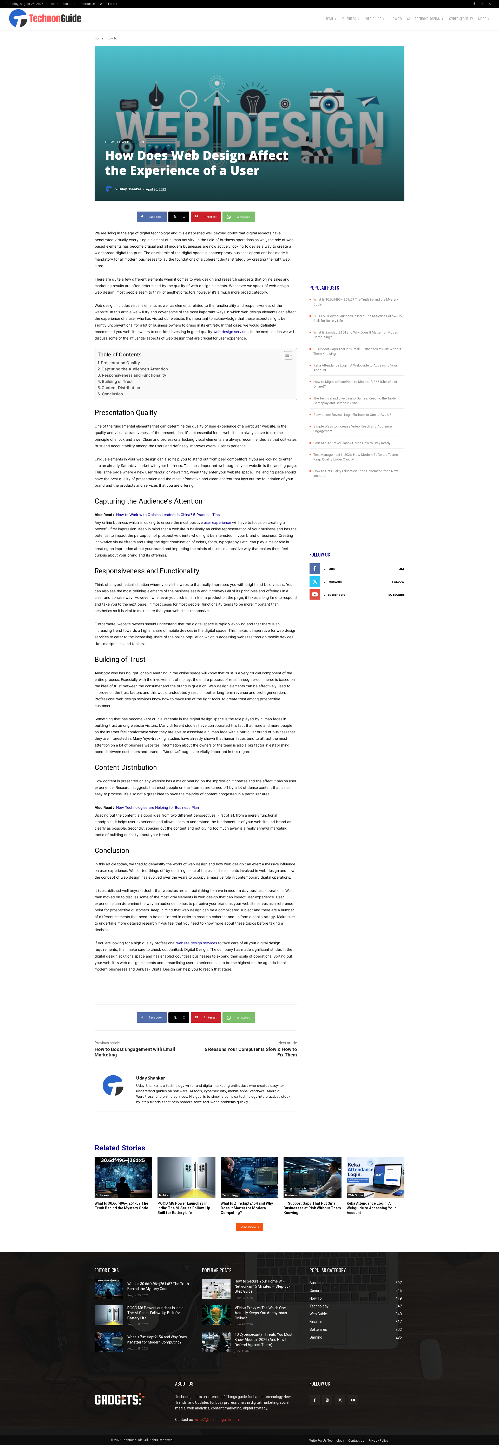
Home (99, 38)
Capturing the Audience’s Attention (135, 369)
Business (291, 1195)
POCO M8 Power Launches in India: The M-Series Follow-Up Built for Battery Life (183, 1208)
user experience (217, 522)
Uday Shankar (130, 189)
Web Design (132, 142)
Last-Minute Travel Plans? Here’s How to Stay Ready (351, 443)
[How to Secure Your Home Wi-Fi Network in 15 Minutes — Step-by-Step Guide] (216, 1289)
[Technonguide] (20, 19)
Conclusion (112, 393)
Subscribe (396, 594)
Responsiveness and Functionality (134, 375)
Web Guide (355, 1195)
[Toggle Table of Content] (286, 355)
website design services (196, 943)
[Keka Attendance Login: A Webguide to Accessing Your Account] (375, 1177)
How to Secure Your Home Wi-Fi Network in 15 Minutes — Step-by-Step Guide (262, 1286)
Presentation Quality (120, 362)
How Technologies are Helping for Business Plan (157, 807)
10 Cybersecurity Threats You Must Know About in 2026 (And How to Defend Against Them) (263, 1339)
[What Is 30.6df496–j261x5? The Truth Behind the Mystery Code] (123, 1177)
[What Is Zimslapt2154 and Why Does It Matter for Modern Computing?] (249, 1177)
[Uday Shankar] (109, 189)
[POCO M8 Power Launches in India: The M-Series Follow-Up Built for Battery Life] (186, 1177)
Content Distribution (121, 387)
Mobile (163, 1195)
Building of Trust (117, 381)
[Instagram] (482, 4)
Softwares (102, 1195)
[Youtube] (353, 1400)
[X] (490, 4)
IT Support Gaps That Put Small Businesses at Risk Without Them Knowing (312, 1208)
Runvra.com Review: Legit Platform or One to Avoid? (352, 415)
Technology (230, 1195)
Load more (248, 1227)
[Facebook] (474, 4)
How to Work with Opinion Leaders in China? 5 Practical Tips (168, 514)
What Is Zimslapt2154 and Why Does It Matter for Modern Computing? (247, 1208)
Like (401, 569)
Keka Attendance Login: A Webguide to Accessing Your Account (371, 1208)
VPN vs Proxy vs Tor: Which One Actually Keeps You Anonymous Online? (261, 1313)
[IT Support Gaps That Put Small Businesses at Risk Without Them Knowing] (312, 1177)
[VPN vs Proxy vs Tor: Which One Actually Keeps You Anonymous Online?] (216, 1315)
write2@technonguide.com (216, 1419)
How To (112, 38)
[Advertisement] (357, 248)
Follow (398, 582)
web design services (230, 331)
